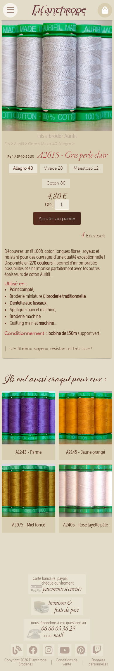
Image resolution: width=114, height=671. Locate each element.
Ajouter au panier (57, 218)
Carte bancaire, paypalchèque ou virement (57, 584)
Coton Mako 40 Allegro (49, 143)
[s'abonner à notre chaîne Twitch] (97, 650)
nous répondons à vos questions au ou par (58, 630)
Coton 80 (55, 183)
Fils (7, 143)
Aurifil (19, 143)
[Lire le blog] (17, 650)
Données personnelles (98, 662)
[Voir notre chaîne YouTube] (64, 650)
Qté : (49, 204)
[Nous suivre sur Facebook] (33, 650)
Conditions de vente (66, 662)
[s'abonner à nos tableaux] (81, 650)
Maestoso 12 (86, 168)
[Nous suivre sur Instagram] (48, 650)
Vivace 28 (53, 168)
